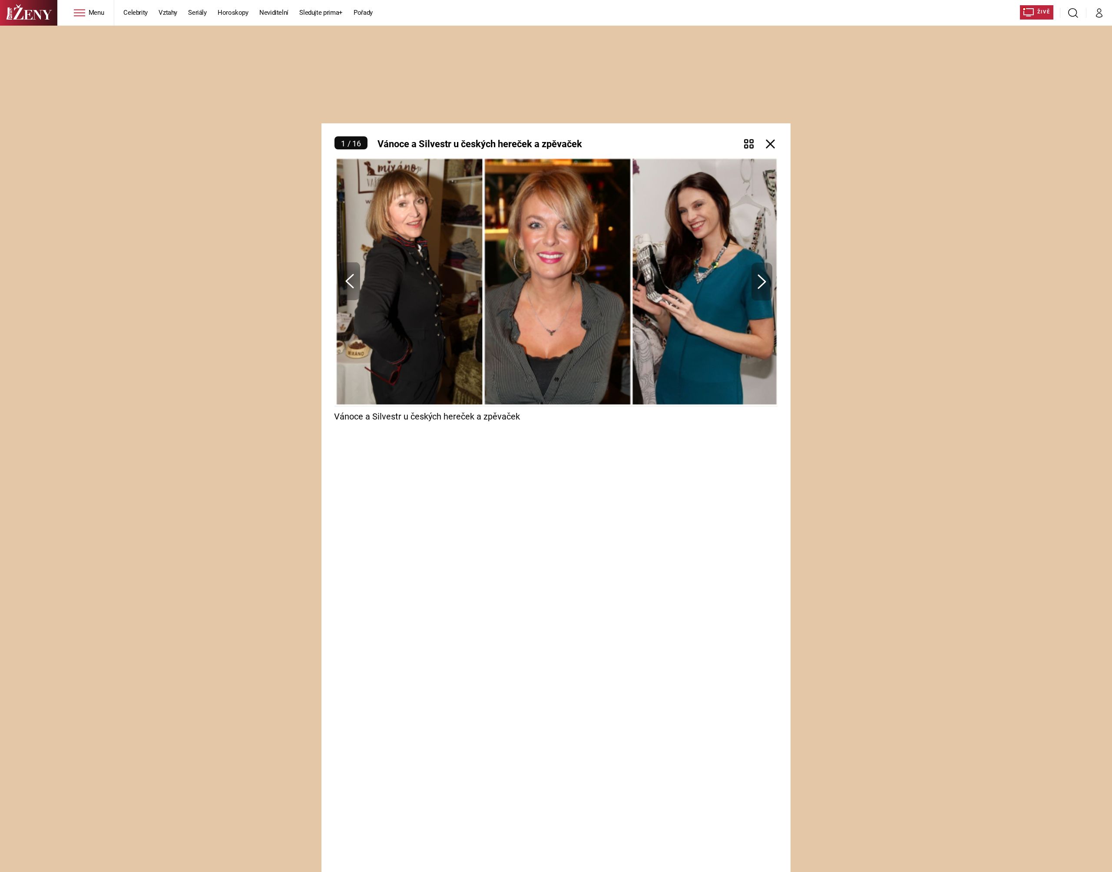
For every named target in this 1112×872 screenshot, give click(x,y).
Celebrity (135, 13)
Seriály (197, 13)
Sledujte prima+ (321, 13)
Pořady (363, 13)
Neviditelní (273, 13)
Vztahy (168, 13)
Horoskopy (233, 13)
